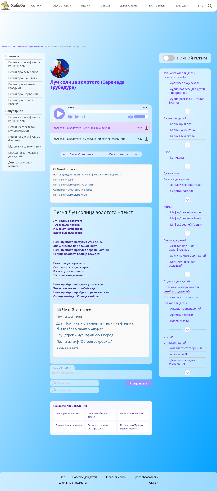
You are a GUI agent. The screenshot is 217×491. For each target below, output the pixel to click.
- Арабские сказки (181, 315)
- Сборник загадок (181, 191)
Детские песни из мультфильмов (27, 46)
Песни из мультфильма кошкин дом (24, 64)
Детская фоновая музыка (20, 164)
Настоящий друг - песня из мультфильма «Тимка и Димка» (87, 174)
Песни (85, 5)
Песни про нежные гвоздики (21, 86)
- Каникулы (176, 157)
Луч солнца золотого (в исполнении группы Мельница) (90, 139)
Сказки (36, 5)
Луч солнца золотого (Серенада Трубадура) (82, 128)
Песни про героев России (20, 102)
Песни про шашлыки (22, 78)
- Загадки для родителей (185, 185)
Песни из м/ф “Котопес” (132, 413)
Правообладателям (145, 477)
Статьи (153, 482)
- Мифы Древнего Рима (185, 218)
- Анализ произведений (185, 309)
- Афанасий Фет (179, 354)
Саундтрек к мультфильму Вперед (72, 189)
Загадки (182, 5)
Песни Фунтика (69, 316)
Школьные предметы (73, 482)
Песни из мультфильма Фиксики (24, 138)
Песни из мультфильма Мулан (70, 194)
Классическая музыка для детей (23, 154)
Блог (201, 5)
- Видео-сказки (179, 321)
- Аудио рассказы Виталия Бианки (186, 100)
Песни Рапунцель (63, 179)
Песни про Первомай (23, 94)
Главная (6, 46)
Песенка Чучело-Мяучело (69, 425)
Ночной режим (192, 58)
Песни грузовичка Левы (68, 413)
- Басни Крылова (180, 124)
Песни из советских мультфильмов (21, 129)
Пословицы (156, 5)
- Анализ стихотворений (185, 348)
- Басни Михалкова (182, 136)
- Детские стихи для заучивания (182, 362)
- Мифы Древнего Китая (185, 212)
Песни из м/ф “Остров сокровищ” (84, 341)
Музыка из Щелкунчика (24, 146)
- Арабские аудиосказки (185, 83)
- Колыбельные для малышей (182, 263)
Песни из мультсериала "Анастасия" (74, 184)
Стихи (105, 5)
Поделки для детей (84, 477)
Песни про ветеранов (23, 72)
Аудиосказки (61, 5)
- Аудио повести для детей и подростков (187, 91)
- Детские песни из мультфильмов (181, 247)
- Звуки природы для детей (187, 256)
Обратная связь (115, 477)
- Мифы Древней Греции (185, 224)
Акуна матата (67, 348)
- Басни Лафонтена (182, 130)
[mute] (130, 116)
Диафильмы (129, 5)
